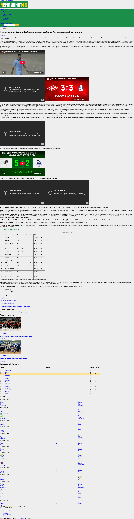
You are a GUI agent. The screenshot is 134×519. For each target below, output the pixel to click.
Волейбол (5, 17)
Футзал (5, 15)
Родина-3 (7, 382)
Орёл (6, 385)
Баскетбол (6, 18)
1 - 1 (57, 423)
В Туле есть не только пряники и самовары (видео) (16, 336)
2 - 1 (57, 403)
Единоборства (7, 14)
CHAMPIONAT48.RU (12, 506)
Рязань (7, 377)
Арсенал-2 (8, 390)
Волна (6, 369)
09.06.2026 (3, 339)
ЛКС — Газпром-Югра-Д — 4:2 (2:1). (9, 229)
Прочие (5, 19)
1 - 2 (57, 437)
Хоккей (5, 13)
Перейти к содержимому (6, 0)
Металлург (8, 373)
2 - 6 (57, 410)
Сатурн (7, 378)
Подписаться (3, 26)
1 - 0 (57, 416)
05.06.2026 (3, 361)
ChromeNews (21, 518)
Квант (6, 393)
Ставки (5, 21)
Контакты (5, 516)
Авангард (7, 380)
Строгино (7, 386)
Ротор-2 (7, 391)
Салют (7, 372)
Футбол (5, 11)
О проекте (5, 513)
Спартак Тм (8, 370)
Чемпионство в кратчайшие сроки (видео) (13, 358)
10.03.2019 (2, 35)
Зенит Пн (7, 388)
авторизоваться (28, 312)
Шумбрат (7, 375)
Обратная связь (7, 514)
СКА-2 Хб (7, 383)
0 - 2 (57, 443)
